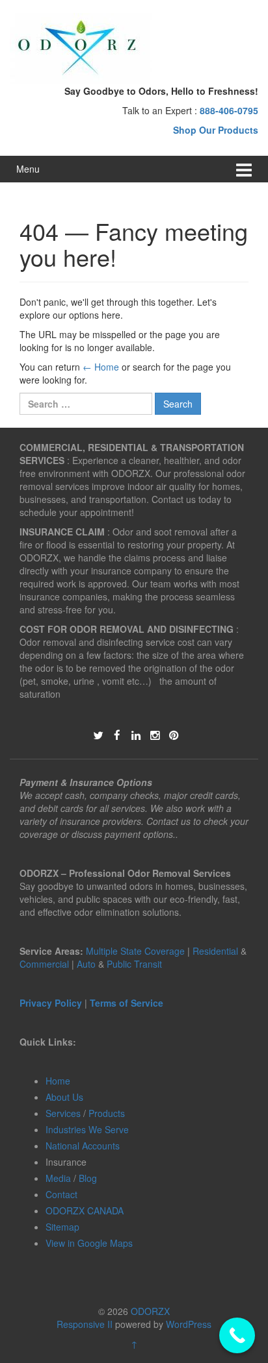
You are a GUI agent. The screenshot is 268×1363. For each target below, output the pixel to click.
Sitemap (62, 1226)
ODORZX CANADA (85, 1210)
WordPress (188, 1324)
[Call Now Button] (237, 1335)
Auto (87, 963)
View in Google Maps (89, 1242)
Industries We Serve (87, 1129)
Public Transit (134, 963)
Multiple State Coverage (135, 950)
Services (63, 1113)
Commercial (44, 963)
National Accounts (83, 1145)
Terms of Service (126, 1002)
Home (58, 1080)
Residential (215, 950)
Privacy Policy (51, 1002)
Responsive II (85, 1324)
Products (106, 1113)
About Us (64, 1096)
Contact (61, 1194)
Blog (88, 1178)
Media (58, 1178)
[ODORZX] (81, 47)
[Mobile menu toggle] (244, 169)
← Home (101, 366)
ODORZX (150, 1311)
